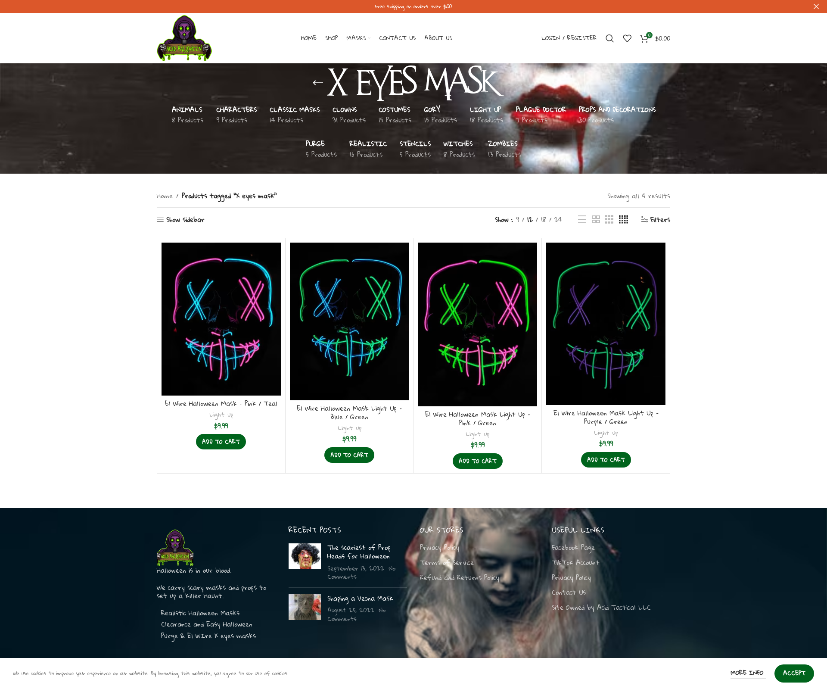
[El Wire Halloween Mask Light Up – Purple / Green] (605, 324)
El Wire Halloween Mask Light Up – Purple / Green (606, 417)
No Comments (356, 614)
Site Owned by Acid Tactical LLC (601, 607)
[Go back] (318, 83)
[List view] (582, 219)
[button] (221, 441)
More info (748, 672)
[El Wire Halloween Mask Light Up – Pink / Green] (478, 324)
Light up (221, 414)
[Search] (610, 38)
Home (165, 195)
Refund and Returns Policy (459, 578)
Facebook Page (573, 547)
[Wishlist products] (627, 38)
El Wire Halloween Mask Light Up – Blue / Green (349, 412)
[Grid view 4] (623, 219)
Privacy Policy (439, 547)
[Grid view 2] (596, 219)
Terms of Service (447, 562)
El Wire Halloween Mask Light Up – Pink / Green (477, 418)
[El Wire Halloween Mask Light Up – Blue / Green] (349, 321)
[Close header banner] (816, 6)
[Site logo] (184, 37)
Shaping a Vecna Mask (360, 598)
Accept (794, 673)
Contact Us (569, 592)
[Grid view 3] (609, 219)
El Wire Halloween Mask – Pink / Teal (221, 403)
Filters (660, 219)
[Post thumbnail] (305, 561)
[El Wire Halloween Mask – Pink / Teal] (221, 319)
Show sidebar (185, 219)
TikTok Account (576, 562)
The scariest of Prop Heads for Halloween (359, 551)
